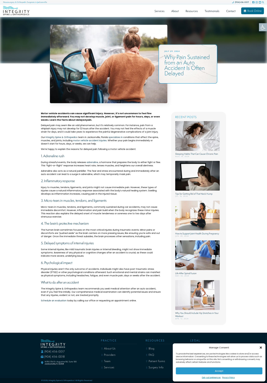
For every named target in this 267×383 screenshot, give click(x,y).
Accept (219, 370)
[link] (263, 27)
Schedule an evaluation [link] (53, 300)
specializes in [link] (116, 137)
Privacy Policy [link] (228, 377)
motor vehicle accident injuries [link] (90, 140)
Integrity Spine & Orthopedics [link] (61, 137)
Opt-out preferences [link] (211, 377)
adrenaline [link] (92, 162)
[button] (260, 347)
